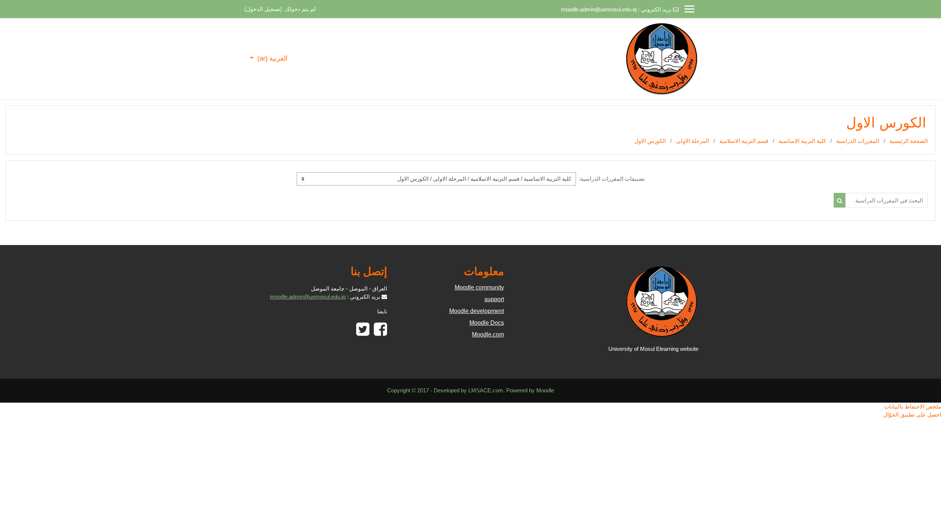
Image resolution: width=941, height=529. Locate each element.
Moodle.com (488, 334)
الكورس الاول (650, 141)
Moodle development (476, 311)
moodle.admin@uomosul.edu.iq (599, 9)
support (494, 299)
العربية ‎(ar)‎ (271, 58)
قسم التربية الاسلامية (743, 141)
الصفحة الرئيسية (909, 141)
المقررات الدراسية (857, 141)
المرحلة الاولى (692, 141)
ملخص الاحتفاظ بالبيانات (912, 406)
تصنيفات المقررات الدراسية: (612, 179)
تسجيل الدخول (263, 9)
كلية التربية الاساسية (802, 141)
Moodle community (479, 287)
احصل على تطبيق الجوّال (912, 414)
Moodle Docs (486, 323)
